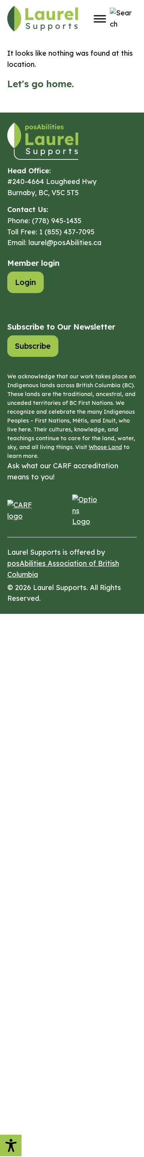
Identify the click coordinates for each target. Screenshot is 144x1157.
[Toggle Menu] (100, 18)
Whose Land (105, 447)
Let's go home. (40, 84)
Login (25, 282)
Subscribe (33, 346)
